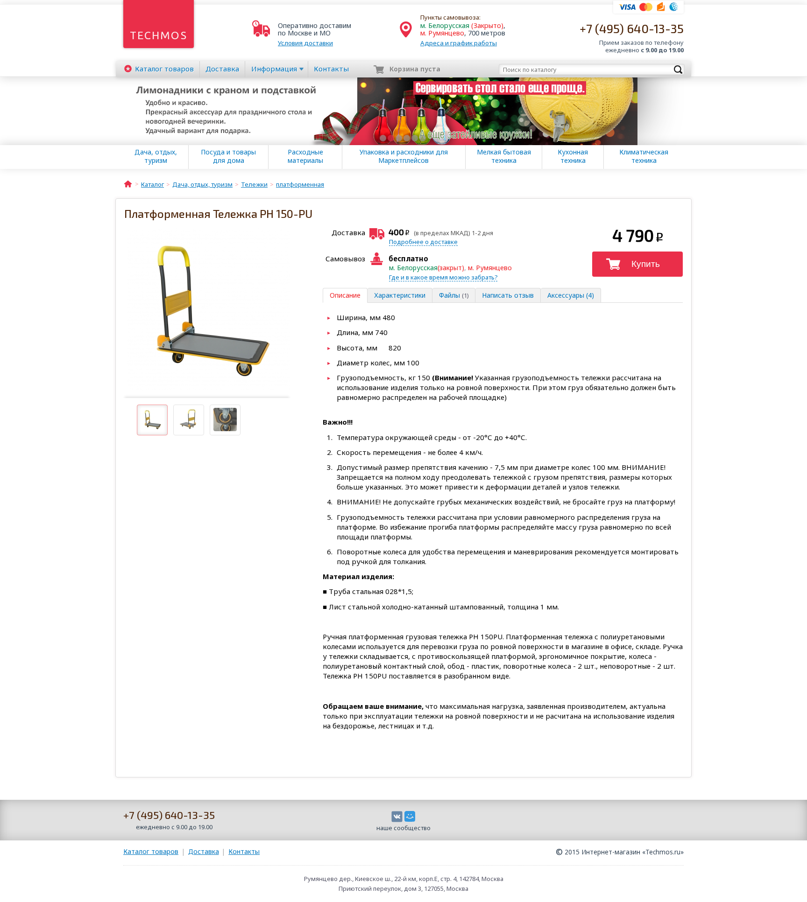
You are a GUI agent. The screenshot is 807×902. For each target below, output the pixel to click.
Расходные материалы (305, 156)
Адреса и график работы (458, 43)
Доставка (222, 68)
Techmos (158, 35)
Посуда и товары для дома (228, 156)
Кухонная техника (573, 156)
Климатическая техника (643, 156)
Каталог (164, 68)
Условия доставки (305, 43)
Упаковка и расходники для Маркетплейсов (404, 156)
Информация (274, 68)
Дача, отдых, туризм (155, 156)
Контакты (331, 68)
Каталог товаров (150, 851)
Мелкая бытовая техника (504, 156)
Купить (645, 264)
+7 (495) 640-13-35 (632, 28)
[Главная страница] (128, 183)
